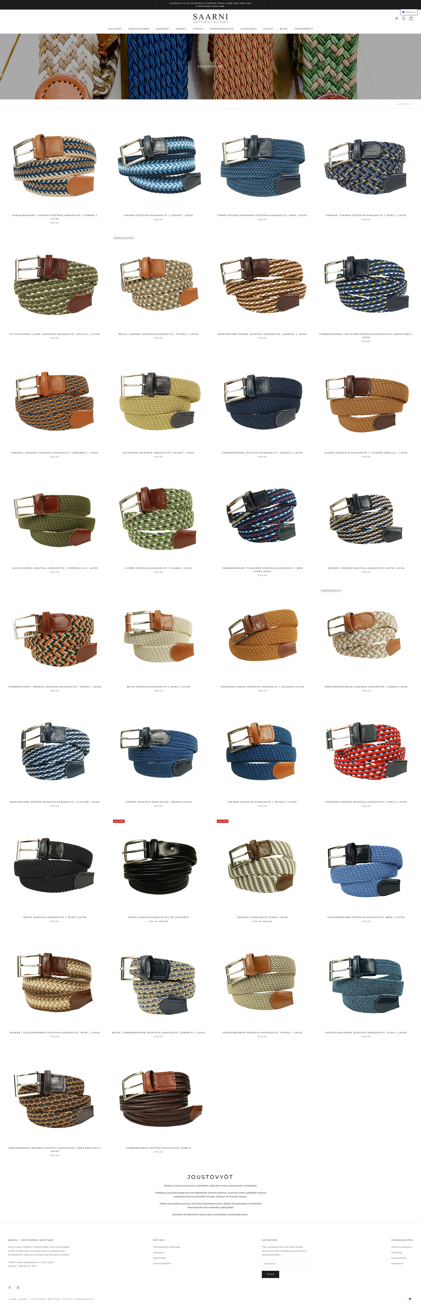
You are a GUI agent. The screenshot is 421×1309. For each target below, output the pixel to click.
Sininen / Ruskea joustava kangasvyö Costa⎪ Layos (366, 568)
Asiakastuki (397, 1263)
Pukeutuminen (138, 29)
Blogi (284, 29)
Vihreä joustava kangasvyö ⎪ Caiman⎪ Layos (158, 568)
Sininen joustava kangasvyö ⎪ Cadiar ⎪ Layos (158, 215)
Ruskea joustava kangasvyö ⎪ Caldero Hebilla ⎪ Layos (366, 452)
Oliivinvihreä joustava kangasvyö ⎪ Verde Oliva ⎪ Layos (55, 568)
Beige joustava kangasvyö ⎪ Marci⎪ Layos (158, 686)
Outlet (268, 29)
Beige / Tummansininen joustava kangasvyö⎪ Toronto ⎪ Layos (158, 1032)
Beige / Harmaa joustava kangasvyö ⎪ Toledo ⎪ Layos (159, 334)
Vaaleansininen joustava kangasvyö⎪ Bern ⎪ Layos (366, 917)
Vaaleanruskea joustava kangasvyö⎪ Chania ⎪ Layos (262, 1032)
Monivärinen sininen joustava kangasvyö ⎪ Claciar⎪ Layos (55, 802)
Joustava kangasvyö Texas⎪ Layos (262, 917)
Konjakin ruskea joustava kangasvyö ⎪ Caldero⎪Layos (262, 686)
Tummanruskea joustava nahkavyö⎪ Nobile (158, 1148)
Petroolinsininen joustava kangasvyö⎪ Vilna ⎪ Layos (366, 1032)
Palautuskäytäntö (162, 1263)
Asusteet (162, 29)
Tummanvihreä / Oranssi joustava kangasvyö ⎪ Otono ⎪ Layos (54, 686)
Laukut (198, 29)
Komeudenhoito (222, 29)
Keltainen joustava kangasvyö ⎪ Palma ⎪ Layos (158, 452)
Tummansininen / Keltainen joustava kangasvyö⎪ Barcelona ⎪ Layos (366, 336)
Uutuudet (115, 29)
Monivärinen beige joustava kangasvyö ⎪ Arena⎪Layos (366, 686)
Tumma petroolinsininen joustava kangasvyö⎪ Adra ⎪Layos (262, 215)
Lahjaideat (248, 29)
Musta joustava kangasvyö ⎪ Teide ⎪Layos (54, 917)
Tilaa (270, 1274)
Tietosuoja (396, 1252)
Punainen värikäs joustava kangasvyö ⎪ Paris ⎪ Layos (366, 802)
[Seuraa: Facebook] (9, 1287)
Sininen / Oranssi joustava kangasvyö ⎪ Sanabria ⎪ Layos (55, 452)
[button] (409, 12)
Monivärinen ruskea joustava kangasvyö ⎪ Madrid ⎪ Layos (262, 334)
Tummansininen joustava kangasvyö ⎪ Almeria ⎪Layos (262, 452)
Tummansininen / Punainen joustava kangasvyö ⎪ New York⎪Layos (262, 570)
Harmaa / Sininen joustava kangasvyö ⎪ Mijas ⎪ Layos (366, 215)
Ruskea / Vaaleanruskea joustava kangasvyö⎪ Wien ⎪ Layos (55, 1032)
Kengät (181, 29)
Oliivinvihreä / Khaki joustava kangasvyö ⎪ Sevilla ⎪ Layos (55, 334)
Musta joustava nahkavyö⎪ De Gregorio (158, 917)
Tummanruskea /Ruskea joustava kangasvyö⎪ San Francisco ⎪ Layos (54, 1149)
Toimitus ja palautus (401, 1247)
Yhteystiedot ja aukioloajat (166, 1247)
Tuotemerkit (304, 29)
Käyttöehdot (159, 1258)
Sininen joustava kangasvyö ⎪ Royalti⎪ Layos (262, 802)
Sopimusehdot (398, 1258)
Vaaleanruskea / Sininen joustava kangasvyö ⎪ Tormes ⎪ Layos (55, 217)
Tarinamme (158, 1252)
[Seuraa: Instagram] (18, 1287)
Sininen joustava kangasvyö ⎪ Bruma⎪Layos (158, 802)
